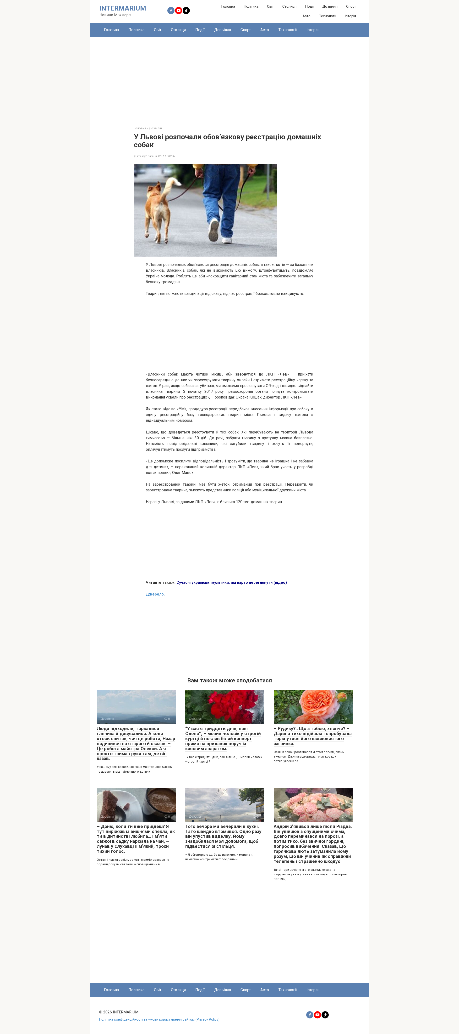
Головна (228, 6)
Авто (306, 16)
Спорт (351, 6)
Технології (327, 16)
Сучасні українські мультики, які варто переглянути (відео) (231, 582)
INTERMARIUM (122, 8)
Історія (350, 16)
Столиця (289, 6)
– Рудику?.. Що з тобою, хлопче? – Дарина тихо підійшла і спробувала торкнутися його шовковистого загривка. (313, 736)
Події (309, 6)
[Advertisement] (229, 78)
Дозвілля (330, 6)
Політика (251, 6)
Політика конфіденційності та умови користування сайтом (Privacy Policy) (159, 1019)
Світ (270, 6)
